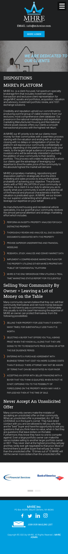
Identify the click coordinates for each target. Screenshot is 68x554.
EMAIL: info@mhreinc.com (34, 25)
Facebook (22, 515)
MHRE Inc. (34, 12)
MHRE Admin (34, 34)
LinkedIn (37, 515)
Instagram (45, 515)
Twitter (29, 515)
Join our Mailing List (40, 524)
